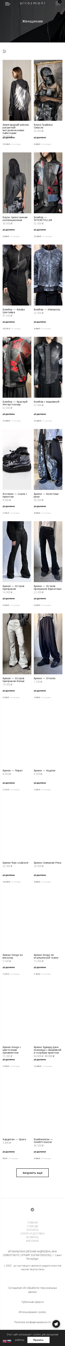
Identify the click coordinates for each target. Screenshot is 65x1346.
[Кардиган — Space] (17, 1104)
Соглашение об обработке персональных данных (32, 1289)
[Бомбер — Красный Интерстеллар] (17, 367)
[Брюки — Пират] (17, 736)
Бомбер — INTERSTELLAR (43, 219)
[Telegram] (56, 1338)
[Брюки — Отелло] (48, 643)
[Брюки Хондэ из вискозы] (17, 920)
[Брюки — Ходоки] (48, 736)
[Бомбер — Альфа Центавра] (17, 275)
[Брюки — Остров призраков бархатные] (48, 551)
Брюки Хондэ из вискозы (13, 956)
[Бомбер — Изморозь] (48, 275)
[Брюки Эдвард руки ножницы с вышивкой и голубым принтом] (48, 1012)
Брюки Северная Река (47, 862)
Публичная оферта (33, 1302)
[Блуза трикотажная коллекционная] (17, 182)
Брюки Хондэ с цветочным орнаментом (12, 1049)
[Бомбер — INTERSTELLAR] (48, 182)
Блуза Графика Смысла (43, 126)
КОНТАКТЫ (33, 1230)
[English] (5, 1341)
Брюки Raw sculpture (16, 862)
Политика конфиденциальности (32, 1322)
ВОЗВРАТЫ (32, 1237)
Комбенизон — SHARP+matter (43, 1141)
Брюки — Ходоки (44, 770)
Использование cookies (32, 1312)
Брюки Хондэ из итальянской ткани (46, 956)
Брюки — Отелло (45, 678)
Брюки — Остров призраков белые (14, 680)
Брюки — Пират (13, 770)
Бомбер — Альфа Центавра (14, 311)
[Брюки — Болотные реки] (48, 459)
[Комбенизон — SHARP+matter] (48, 1104)
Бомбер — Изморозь (47, 309)
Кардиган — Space (14, 1139)
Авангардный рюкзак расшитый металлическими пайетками (16, 129)
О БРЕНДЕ (32, 1226)
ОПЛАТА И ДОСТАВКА (32, 1233)
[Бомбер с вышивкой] (48, 367)
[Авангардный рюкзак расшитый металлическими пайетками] (17, 90)
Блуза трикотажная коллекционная (15, 219)
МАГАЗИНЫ (32, 1240)
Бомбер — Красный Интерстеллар (15, 403)
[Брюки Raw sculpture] (17, 828)
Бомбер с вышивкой (46, 401)
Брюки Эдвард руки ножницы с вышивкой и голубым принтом (47, 1049)
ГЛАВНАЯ (32, 1222)
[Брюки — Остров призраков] (17, 551)
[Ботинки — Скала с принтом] (17, 459)
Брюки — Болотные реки (46, 495)
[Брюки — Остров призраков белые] (17, 643)
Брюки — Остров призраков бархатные (48, 587)
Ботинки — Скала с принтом (15, 495)
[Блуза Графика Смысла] (48, 90)
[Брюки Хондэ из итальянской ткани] (48, 920)
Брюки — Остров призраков (13, 587)
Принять (38, 1340)
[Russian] (9, 1341)
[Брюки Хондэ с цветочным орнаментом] (17, 1012)
